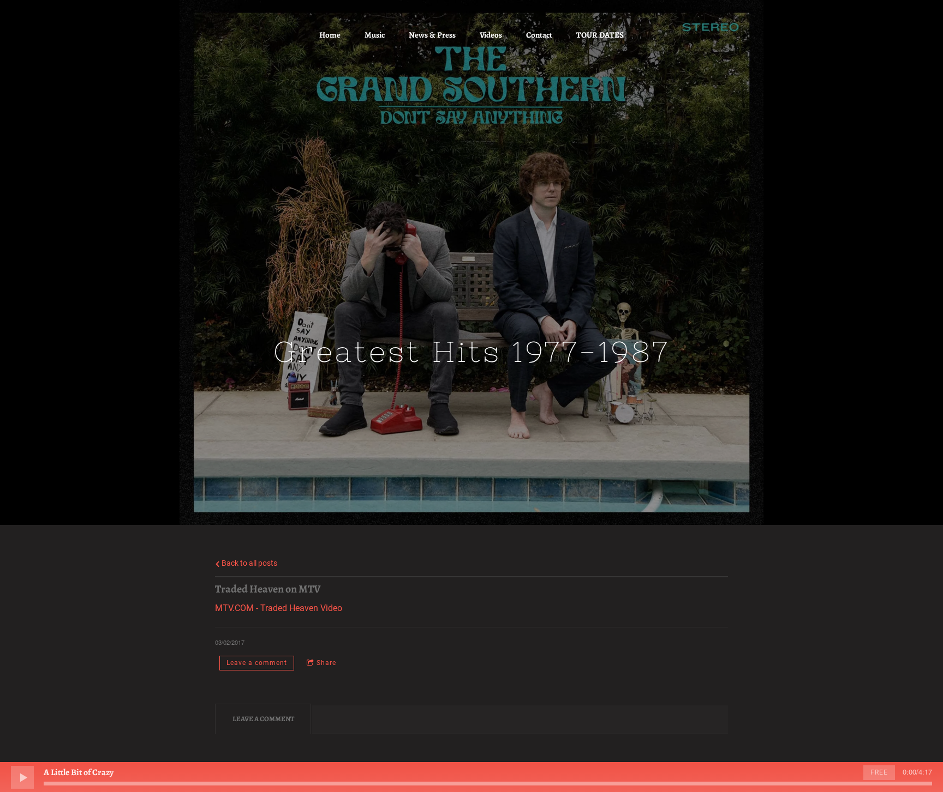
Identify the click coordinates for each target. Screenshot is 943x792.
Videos (491, 34)
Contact (539, 34)
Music (375, 34)
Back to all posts (248, 563)
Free (879, 772)
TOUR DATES (600, 34)
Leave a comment (256, 663)
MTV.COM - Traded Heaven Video (278, 608)
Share (326, 663)
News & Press (432, 34)
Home (330, 34)
